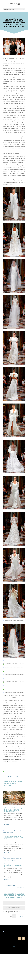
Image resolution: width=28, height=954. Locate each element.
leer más (6, 825)
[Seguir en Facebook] (19, 938)
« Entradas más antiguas (9, 885)
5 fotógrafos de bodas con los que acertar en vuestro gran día (13, 865)
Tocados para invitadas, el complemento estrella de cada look (13, 838)
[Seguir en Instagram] (23, 938)
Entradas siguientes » (20, 887)
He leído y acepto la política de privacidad (11, 912)
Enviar (21, 916)
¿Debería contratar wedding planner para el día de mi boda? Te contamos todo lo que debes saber (13, 809)
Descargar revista (14, 776)
